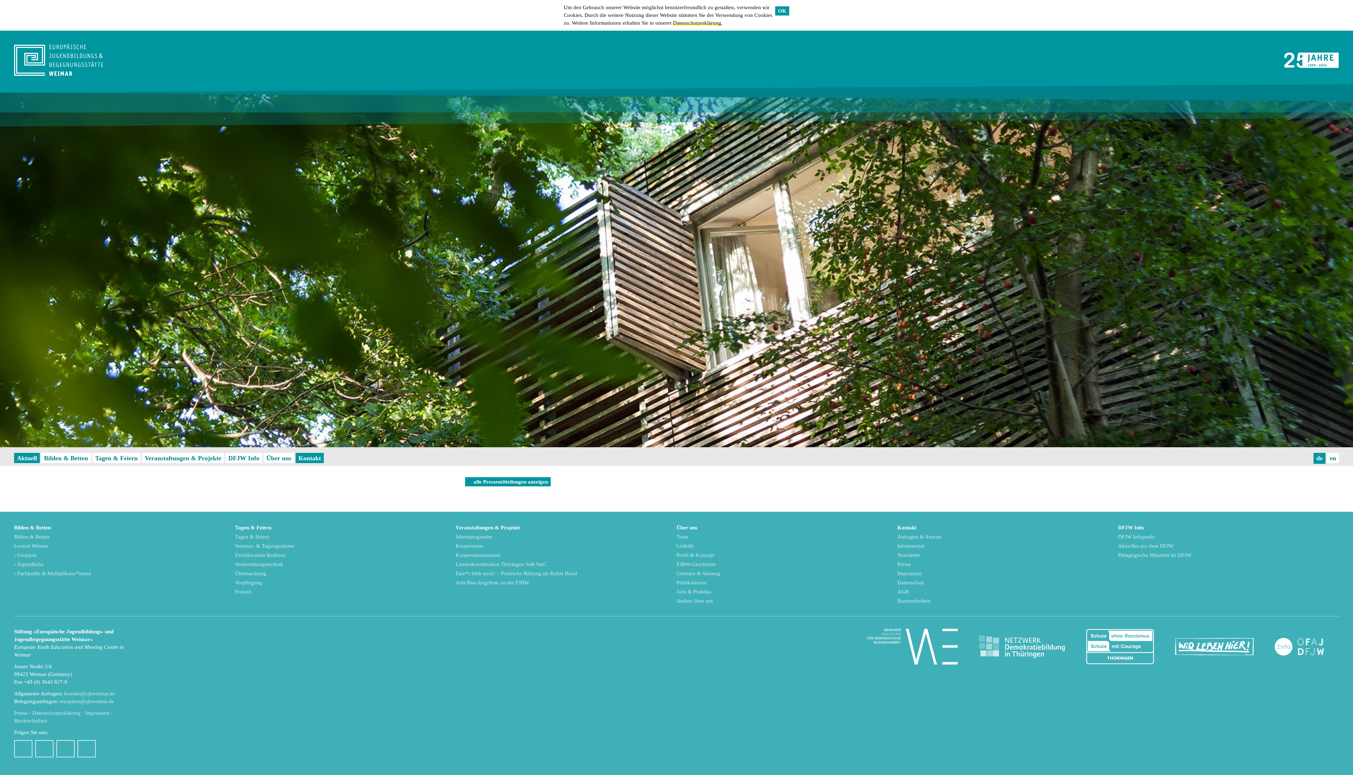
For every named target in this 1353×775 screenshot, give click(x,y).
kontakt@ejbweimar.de (89, 693)
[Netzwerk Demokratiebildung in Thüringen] (1022, 647)
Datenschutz (911, 582)
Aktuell (27, 458)
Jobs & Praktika (693, 592)
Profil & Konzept (695, 555)
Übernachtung (250, 573)
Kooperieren (469, 546)
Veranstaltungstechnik (259, 564)
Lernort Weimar (31, 546)
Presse (904, 564)
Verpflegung (248, 582)
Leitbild (684, 546)
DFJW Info (243, 458)
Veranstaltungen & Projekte (183, 458)
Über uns (278, 458)
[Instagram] (44, 748)
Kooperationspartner (478, 555)
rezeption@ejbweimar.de (87, 701)
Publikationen (691, 582)
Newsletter (909, 555)
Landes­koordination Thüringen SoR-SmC (501, 564)
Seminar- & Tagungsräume (264, 546)
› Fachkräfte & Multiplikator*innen (52, 573)
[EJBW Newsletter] (87, 748)
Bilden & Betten (66, 458)
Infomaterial (910, 546)
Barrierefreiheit (914, 601)
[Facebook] (23, 748)
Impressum (909, 573)
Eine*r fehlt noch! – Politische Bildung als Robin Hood (516, 573)
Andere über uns (694, 601)
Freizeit (243, 592)
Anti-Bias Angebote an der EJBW (492, 582)
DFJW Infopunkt (1136, 537)
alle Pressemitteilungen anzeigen (511, 482)
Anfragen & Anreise (919, 537)
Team (682, 537)
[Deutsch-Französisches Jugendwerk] (1307, 647)
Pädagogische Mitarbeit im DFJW (1155, 555)
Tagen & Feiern (116, 458)
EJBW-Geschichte (696, 564)
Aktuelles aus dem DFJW (1146, 546)
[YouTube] (65, 748)
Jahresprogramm (474, 537)
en (1333, 458)
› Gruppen (25, 555)
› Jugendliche (29, 564)
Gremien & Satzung (698, 573)
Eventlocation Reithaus (260, 555)
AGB (903, 592)
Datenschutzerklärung (697, 23)
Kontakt (309, 458)
